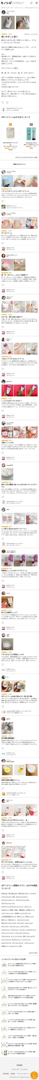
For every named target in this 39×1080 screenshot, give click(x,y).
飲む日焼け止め (13, 893)
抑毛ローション (29, 916)
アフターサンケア (6, 897)
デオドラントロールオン (22, 900)
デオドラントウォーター (8, 903)
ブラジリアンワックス (23, 920)
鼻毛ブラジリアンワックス (8, 923)
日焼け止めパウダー (23, 893)
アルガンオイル (5, 936)
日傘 (13, 897)
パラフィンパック (29, 943)
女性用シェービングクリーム (23, 913)
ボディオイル (21, 923)
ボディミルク (29, 923)
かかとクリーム (14, 946)
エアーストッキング (17, 943)
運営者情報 (6, 1073)
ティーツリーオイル (16, 936)
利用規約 (13, 1073)
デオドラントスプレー (22, 897)
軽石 (20, 946)
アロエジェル (14, 929)
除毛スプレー (12, 920)
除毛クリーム (21, 916)
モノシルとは (23, 1069)
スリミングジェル (6, 939)
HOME (19, 1065)
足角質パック (5, 946)
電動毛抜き (22, 910)
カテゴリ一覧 (15, 1069)
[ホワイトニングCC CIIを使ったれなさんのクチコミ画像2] (22, 22)
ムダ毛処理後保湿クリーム (8, 916)
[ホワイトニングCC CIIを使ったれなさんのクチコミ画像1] (8, 22)
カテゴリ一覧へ (33, 952)
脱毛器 (11, 910)
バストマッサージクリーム (22, 933)
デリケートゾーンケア (7, 933)
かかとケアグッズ (6, 943)
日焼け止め (4, 893)
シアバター (22, 929)
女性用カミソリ (30, 910)
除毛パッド (4, 920)
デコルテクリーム (31, 929)
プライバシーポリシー (22, 1073)
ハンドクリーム (26, 939)
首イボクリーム (16, 939)
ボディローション (15, 926)
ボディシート (28, 906)
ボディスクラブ (30, 936)
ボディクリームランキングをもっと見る (26, 157)
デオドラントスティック (8, 900)
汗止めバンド (5, 910)
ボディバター (5, 926)
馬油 (24, 936)
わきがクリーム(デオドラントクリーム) (12, 906)
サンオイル (33, 893)
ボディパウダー (25, 926)
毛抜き (16, 910)
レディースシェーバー (7, 913)
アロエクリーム (5, 929)
